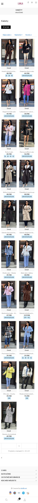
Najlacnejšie (7, 35)
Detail (9, 68)
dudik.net (24, 488)
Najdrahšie (18, 35)
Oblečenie (19, 12)
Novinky (28, 35)
